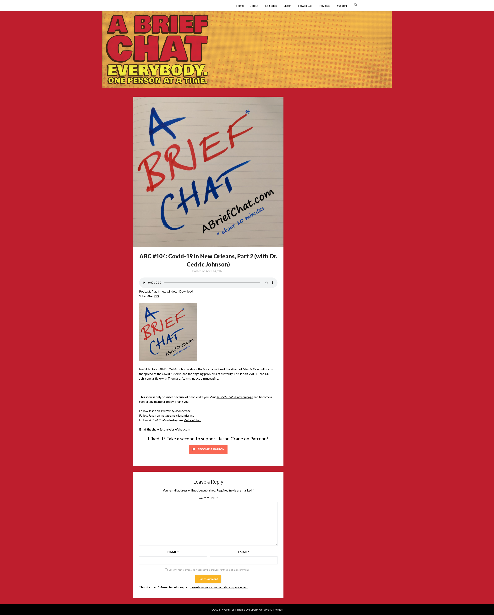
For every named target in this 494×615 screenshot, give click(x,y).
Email (243, 552)
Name (173, 552)
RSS (156, 296)
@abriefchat (192, 420)
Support (342, 5)
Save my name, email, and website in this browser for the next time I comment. (209, 569)
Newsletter (305, 5)
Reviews (324, 5)
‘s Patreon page (235, 397)
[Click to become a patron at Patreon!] (208, 454)
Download (186, 291)
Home (240, 5)
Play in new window (164, 291)
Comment (208, 497)
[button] (356, 5)
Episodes (271, 5)
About (254, 5)
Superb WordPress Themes (266, 609)
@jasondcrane (181, 411)
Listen (287, 5)
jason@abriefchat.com (175, 429)
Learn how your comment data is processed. (219, 587)
